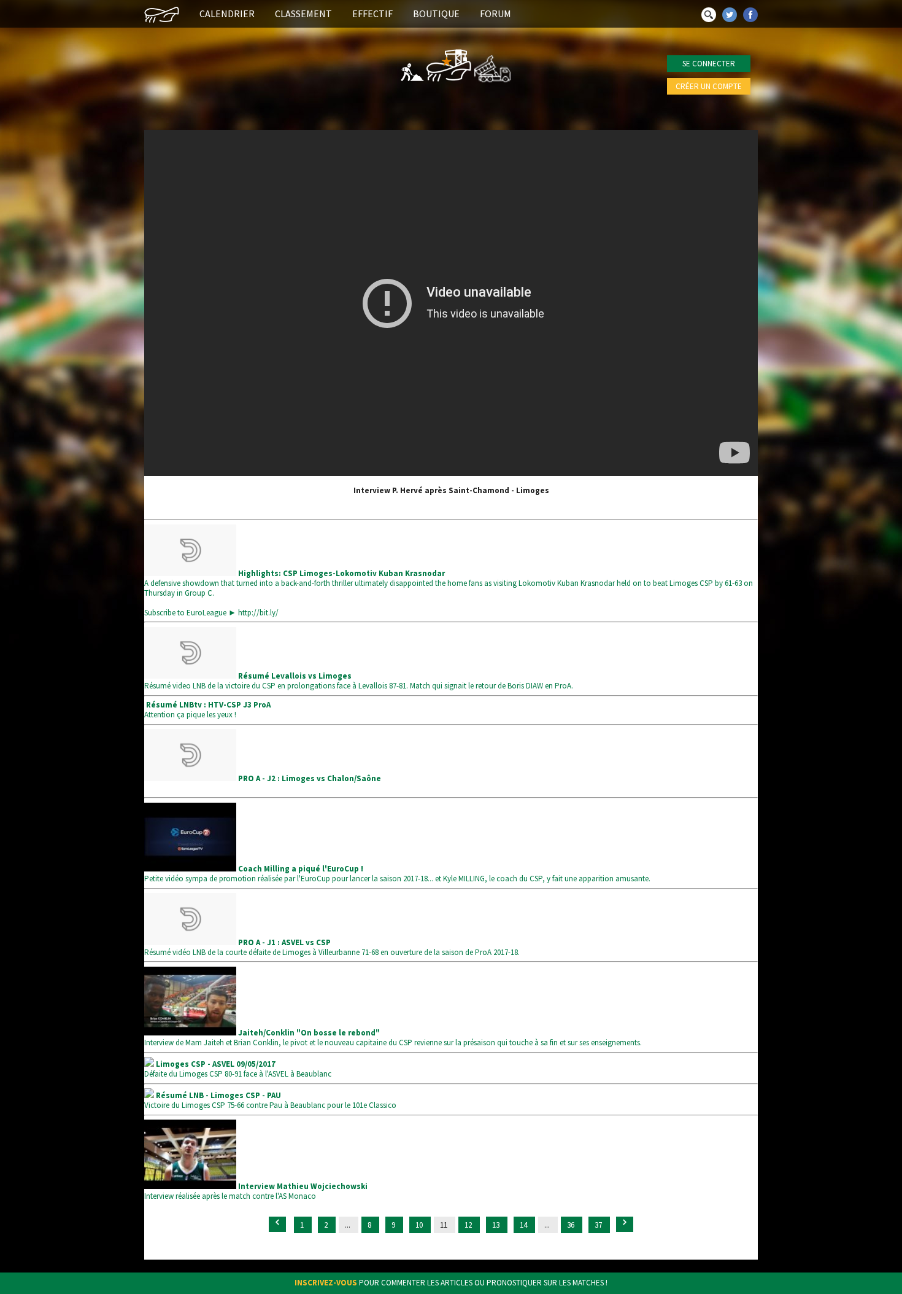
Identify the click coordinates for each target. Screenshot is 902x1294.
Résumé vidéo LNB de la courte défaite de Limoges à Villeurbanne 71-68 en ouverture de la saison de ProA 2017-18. (332, 947)
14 (524, 1225)
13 (496, 1225)
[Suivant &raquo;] (624, 1224)
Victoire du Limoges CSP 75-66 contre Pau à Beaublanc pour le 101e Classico (270, 1100)
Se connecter (708, 63)
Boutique (436, 13)
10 (420, 1225)
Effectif (372, 13)
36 (571, 1225)
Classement (303, 13)
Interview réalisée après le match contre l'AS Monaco (256, 1191)
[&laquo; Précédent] (277, 1224)
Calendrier (227, 13)
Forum (495, 13)
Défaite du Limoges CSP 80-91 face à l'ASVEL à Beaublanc (237, 1069)
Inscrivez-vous (326, 1282)
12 (469, 1225)
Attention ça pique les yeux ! (207, 710)
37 (599, 1225)
